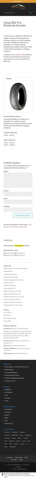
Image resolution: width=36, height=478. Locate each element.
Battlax (14, 36)
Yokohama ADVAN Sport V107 (13, 302)
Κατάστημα (8, 409)
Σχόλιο (6, 171)
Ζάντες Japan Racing (10, 318)
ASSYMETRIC (14, 435)
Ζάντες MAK (7, 321)
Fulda (5, 441)
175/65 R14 (7, 432)
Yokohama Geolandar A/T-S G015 (14, 297)
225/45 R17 (22, 432)
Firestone (25, 438)
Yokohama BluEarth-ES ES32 (12, 291)
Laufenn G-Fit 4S (9, 282)
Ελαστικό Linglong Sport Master (13, 280)
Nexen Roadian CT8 (10, 288)
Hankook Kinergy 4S (10, 285)
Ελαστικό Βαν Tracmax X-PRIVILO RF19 (15, 268)
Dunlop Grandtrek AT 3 (21, 353)
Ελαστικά (8, 412)
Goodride (11, 441)
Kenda (24, 441)
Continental (8, 392)
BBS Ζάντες (7, 315)
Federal (20, 438)
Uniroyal (7, 398)
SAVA (10, 444)
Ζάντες (7, 415)
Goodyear (8, 389)
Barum (21, 435)
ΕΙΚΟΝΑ (8, 78)
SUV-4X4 (16, 444)
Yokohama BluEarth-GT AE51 (12, 294)
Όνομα (6, 191)
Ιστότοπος (7, 206)
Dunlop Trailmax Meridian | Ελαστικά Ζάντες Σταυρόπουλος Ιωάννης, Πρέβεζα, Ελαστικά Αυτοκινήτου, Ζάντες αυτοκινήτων (18, 333)
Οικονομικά (13, 447)
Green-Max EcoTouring (11, 277)
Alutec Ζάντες (8, 312)
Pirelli (6, 401)
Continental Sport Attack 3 (18, 345)
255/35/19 (7, 435)
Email (6, 198)
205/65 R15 (15, 432)
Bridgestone (18, 54)
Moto (6, 418)
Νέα (6, 421)
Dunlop (14, 438)
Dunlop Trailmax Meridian (20, 328)
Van (27, 444)
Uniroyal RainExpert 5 (10, 274)
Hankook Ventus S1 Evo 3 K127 (13, 305)
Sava (6, 395)
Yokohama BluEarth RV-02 (12, 299)
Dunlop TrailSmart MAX (11, 338)
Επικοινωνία (9, 423)
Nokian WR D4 (8, 271)
